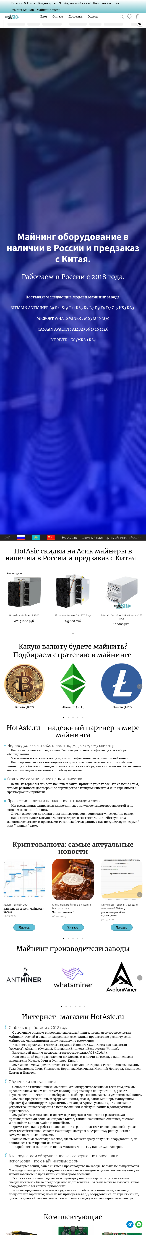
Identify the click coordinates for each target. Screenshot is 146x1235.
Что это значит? (63, 912)
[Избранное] (129, 16)
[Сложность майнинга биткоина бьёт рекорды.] (73, 879)
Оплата (58, 16)
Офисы (93, 16)
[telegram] (130, 1224)
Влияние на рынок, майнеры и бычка (24, 910)
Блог (43, 16)
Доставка (75, 16)
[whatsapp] (138, 1224)
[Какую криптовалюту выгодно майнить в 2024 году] (121, 879)
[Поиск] (122, 16)
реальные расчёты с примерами (114, 914)
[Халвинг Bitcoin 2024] (24, 879)
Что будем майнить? (74, 3)
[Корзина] (138, 16)
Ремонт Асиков (22, 10)
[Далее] (139, 686)
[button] (73, 633)
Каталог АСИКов (23, 3)
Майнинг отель (48, 10)
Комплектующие (106, 3)
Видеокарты (47, 3)
